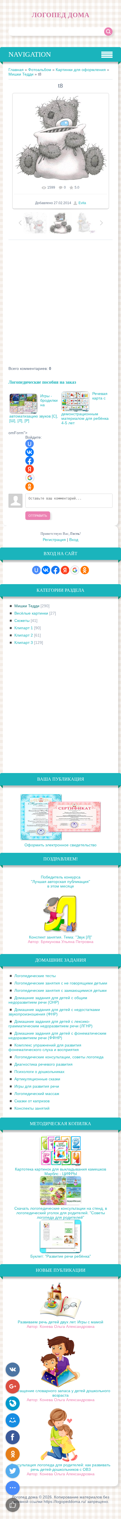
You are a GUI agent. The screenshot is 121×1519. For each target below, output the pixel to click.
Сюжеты (22, 620)
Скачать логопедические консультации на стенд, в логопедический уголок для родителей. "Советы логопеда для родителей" (60, 1213)
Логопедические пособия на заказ (42, 382)
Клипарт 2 (23, 635)
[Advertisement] (60, 303)
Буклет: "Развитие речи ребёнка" (60, 1256)
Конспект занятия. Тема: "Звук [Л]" (60, 937)
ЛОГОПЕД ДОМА (60, 15)
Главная (16, 69)
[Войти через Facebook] (29, 460)
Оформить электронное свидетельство (60, 845)
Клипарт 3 (23, 642)
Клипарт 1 (23, 628)
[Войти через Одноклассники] (29, 486)
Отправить (37, 515)
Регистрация (54, 539)
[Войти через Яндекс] (29, 469)
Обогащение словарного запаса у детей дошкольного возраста (60, 1392)
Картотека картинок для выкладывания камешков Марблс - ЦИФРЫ (60, 1171)
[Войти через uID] (29, 444)
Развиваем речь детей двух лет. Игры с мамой (60, 1322)
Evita (82, 203)
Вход (73, 539)
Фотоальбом (39, 69)
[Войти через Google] (29, 477)
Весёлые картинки (31, 613)
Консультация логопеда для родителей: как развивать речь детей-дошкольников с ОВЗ (60, 1467)
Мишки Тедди (20, 74)
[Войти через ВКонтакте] (29, 452)
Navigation (29, 54)
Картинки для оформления (81, 69)
